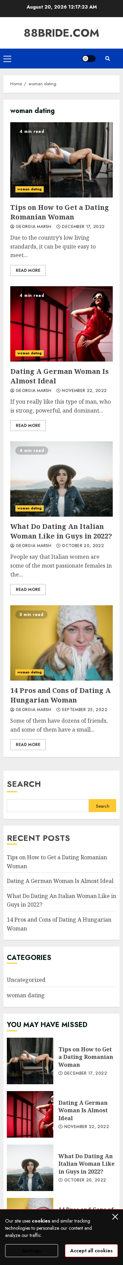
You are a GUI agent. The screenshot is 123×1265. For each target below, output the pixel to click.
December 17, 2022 (83, 227)
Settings (31, 1250)
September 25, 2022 (84, 710)
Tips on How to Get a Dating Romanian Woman (61, 160)
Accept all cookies (91, 1250)
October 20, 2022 (83, 546)
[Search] (107, 58)
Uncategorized (26, 980)
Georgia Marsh (34, 227)
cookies (41, 1220)
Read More (28, 270)
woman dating (29, 189)
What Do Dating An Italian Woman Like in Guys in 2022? (61, 479)
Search (24, 784)
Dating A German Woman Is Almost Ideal (61, 324)
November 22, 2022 (84, 391)
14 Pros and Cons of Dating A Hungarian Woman (61, 643)
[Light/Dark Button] (89, 58)
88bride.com (61, 33)
